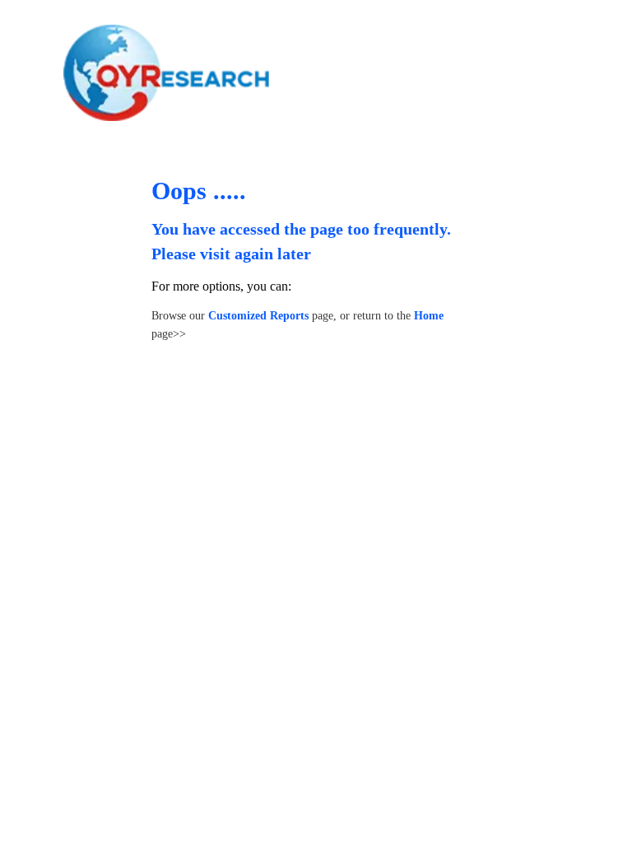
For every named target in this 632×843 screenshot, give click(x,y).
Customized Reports (258, 316)
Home (429, 316)
